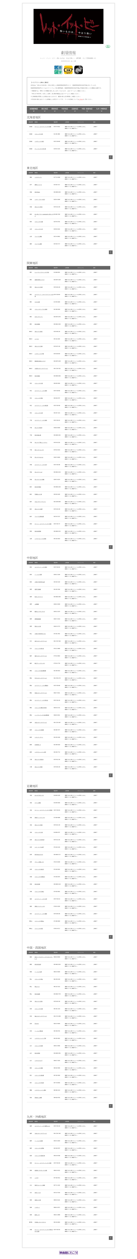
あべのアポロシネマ (39, 795)
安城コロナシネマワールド (41, 692)
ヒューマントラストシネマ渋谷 (42, 272)
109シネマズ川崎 (38, 346)
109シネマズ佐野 (38, 509)
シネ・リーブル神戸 (39, 847)
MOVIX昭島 (37, 324)
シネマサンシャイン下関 (40, 1038)
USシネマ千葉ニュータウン (41, 442)
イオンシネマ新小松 (39, 648)
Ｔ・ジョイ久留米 (39, 1140)
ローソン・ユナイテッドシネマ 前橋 (43, 523)
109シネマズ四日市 (39, 759)
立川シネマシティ (39, 316)
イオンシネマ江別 (39, 134)
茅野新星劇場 (38, 618)
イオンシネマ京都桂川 (40, 876)
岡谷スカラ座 (38, 626)
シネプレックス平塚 (39, 353)
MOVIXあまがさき (39, 854)
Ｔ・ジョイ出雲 (38, 971)
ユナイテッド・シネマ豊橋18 (41, 685)
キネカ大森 (37, 301)
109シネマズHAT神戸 (39, 839)
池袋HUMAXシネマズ (39, 279)
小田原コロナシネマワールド (41, 368)
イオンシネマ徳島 (39, 1068)
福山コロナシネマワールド (41, 1016)
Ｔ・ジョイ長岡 (38, 574)
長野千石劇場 (38, 589)
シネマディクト (38, 177)
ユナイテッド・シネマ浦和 (41, 390)
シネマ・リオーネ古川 (40, 199)
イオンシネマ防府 (39, 1045)
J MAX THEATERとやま (40, 633)
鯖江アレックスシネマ (40, 663)
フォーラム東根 (38, 236)
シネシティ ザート (39, 737)
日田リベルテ (38, 1192)
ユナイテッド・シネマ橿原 (41, 913)
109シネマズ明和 (38, 766)
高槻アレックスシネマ (40, 817)
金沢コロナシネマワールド (41, 641)
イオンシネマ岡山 (39, 979)
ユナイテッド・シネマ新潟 (41, 567)
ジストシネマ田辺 (39, 928)
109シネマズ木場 (38, 287)
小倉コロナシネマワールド (41, 1133)
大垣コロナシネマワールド (41, 722)
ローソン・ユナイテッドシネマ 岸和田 (43, 810)
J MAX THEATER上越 (40, 581)
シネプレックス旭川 (39, 141)
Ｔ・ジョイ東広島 (39, 1031)
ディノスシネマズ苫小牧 (40, 148)
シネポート (37, 1207)
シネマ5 (36, 1177)
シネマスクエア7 (38, 1060)
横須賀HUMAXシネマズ (40, 361)
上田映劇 (37, 604)
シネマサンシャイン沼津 (40, 752)
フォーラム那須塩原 (39, 516)
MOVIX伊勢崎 (38, 531)
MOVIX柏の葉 (38, 435)
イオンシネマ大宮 (39, 383)
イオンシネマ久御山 (39, 891)
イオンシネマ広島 (39, 1008)
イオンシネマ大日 (39, 832)
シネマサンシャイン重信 (40, 1090)
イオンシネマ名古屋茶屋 (40, 670)
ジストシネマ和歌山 (39, 921)
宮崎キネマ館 (38, 1200)
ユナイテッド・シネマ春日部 (41, 405)
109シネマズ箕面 (38, 825)
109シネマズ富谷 (38, 206)
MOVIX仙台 (37, 192)
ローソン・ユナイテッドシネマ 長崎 (43, 1163)
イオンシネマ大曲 (39, 221)
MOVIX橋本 (37, 375)
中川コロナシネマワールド (41, 678)
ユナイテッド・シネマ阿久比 (41, 700)
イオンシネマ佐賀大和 (40, 1155)
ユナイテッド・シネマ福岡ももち (42, 1126)
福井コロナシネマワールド (41, 655)
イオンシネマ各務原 (39, 729)
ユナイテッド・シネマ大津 (41, 898)
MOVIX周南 (37, 1053)
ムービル (37, 338)
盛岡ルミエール (38, 184)
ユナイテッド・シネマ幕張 (41, 420)
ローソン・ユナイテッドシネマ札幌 (43, 126)
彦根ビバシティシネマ (40, 906)
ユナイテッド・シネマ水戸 (41, 464)
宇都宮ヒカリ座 (38, 494)
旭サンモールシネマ (39, 449)
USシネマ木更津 (38, 427)
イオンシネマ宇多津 (39, 1082)
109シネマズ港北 (38, 331)
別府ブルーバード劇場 (40, 1185)
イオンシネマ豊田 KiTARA (41, 707)
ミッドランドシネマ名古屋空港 (42, 715)
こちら (81, 99)
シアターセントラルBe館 (40, 538)
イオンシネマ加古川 (39, 869)
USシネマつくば (38, 472)
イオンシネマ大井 (39, 412)
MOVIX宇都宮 (38, 486)
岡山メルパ (37, 986)
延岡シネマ (37, 1214)
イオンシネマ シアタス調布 (41, 309)
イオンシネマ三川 (39, 229)
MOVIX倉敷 (37, 994)
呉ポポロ (37, 1023)
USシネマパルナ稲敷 (39, 479)
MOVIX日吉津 (38, 964)
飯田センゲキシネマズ (40, 611)
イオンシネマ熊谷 (39, 398)
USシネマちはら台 (39, 457)
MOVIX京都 (37, 884)
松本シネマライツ (39, 596)
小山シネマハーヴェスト (40, 501)
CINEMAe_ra (38, 744)
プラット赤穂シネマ (39, 861)
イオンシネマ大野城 (39, 1148)
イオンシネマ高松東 (39, 1075)
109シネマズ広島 (38, 1001)
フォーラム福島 (38, 243)
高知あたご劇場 (38, 1097)
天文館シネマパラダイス (40, 1222)
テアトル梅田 (38, 802)
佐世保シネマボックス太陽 (41, 1170)
